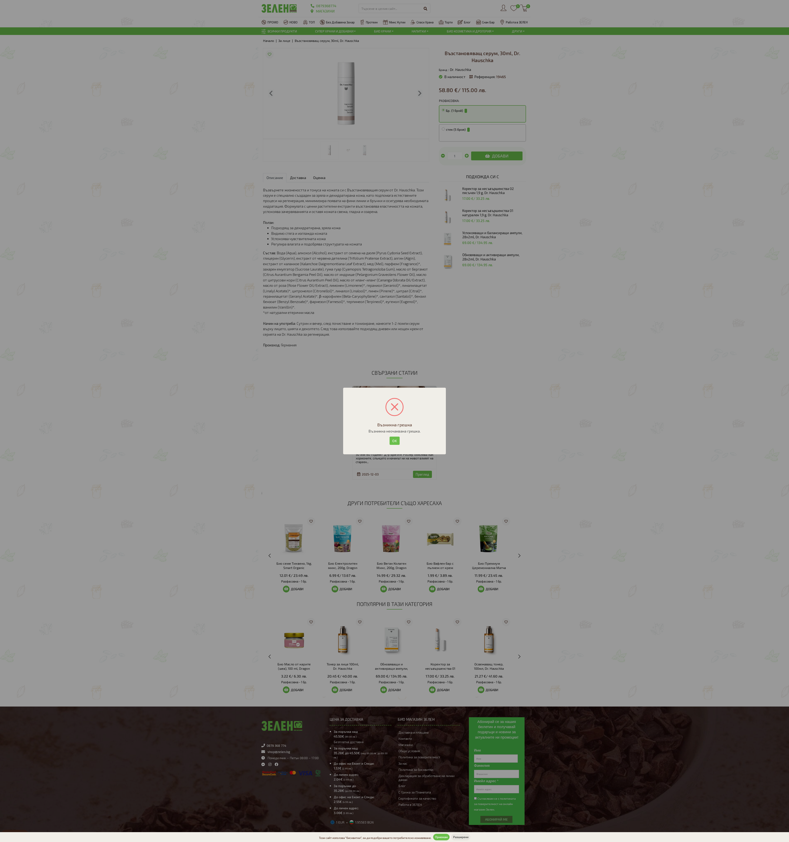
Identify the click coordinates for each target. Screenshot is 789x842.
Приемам (441, 837)
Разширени (460, 837)
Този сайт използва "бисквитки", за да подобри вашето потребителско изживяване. (375, 838)
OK (394, 440)
